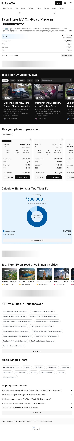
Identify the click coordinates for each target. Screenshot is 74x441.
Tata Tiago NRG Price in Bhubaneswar (15, 311)
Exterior (5, 80)
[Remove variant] (30, 140)
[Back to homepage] (8, 3)
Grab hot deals (22, 177)
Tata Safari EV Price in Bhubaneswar (14, 326)
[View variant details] (17, 159)
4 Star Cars (26, 367)
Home (4, 421)
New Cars (10, 421)
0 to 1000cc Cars (21, 372)
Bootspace (21, 80)
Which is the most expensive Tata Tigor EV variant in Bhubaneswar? (26, 399)
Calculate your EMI (36, 240)
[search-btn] (65, 3)
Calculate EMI (66, 55)
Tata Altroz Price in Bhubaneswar (13, 346)
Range (47, 8)
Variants (30, 8)
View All (36, 351)
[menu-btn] (70, 3)
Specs (23, 8)
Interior (30, 80)
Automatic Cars (52, 367)
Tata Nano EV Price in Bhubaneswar (47, 321)
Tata (6, 29)
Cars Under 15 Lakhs (9, 377)
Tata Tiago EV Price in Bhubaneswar (42, 341)
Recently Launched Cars (11, 367)
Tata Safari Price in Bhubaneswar (42, 311)
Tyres (12, 80)
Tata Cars (18, 421)
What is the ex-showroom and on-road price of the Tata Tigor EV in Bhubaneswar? (31, 390)
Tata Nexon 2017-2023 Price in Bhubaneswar (47, 331)
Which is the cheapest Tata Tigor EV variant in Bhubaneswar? (24, 395)
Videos (61, 8)
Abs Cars (33, 372)
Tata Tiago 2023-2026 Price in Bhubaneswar (17, 321)
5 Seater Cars (39, 367)
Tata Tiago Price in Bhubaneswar (41, 326)
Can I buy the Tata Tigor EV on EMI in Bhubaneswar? (20, 407)
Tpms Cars (61, 372)
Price (16, 8)
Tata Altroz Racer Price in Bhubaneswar (15, 331)
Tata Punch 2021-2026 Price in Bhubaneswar (43, 316)
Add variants (8, 134)
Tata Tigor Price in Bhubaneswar (46, 336)
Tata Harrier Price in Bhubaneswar (14, 316)
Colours (39, 8)
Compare (9, 177)
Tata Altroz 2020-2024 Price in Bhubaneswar (17, 336)
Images (54, 8)
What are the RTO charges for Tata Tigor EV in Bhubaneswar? (24, 403)
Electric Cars (7, 372)
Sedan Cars (65, 367)
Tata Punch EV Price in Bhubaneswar (15, 341)
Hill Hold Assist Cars (47, 372)
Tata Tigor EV (7, 8)
